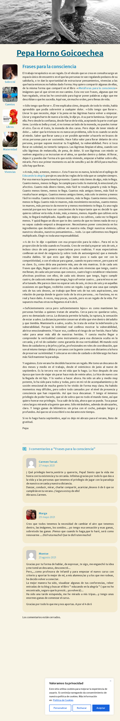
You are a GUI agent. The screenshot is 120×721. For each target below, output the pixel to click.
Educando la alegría (33, 175)
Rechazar (82, 708)
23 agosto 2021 (47, 557)
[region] (79, 696)
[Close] (110, 681)
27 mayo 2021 (47, 465)
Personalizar (60, 708)
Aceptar (101, 708)
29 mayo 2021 (47, 517)
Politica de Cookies (63, 700)
